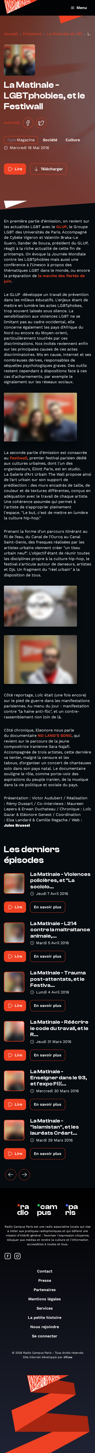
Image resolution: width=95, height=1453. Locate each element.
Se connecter (44, 1336)
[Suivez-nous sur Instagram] (17, 1256)
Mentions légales (44, 1299)
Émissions (32, 33)
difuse (68, 1357)
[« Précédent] (10, 1174)
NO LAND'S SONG (55, 735)
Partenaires (45, 1289)
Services (45, 1308)
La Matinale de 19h (64, 33)
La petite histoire (44, 1317)
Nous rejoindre (44, 1326)
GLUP (61, 226)
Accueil (11, 33)
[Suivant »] (24, 1174)
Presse (44, 1280)
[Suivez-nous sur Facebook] (8, 1256)
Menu (81, 7)
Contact (44, 1271)
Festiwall (18, 458)
